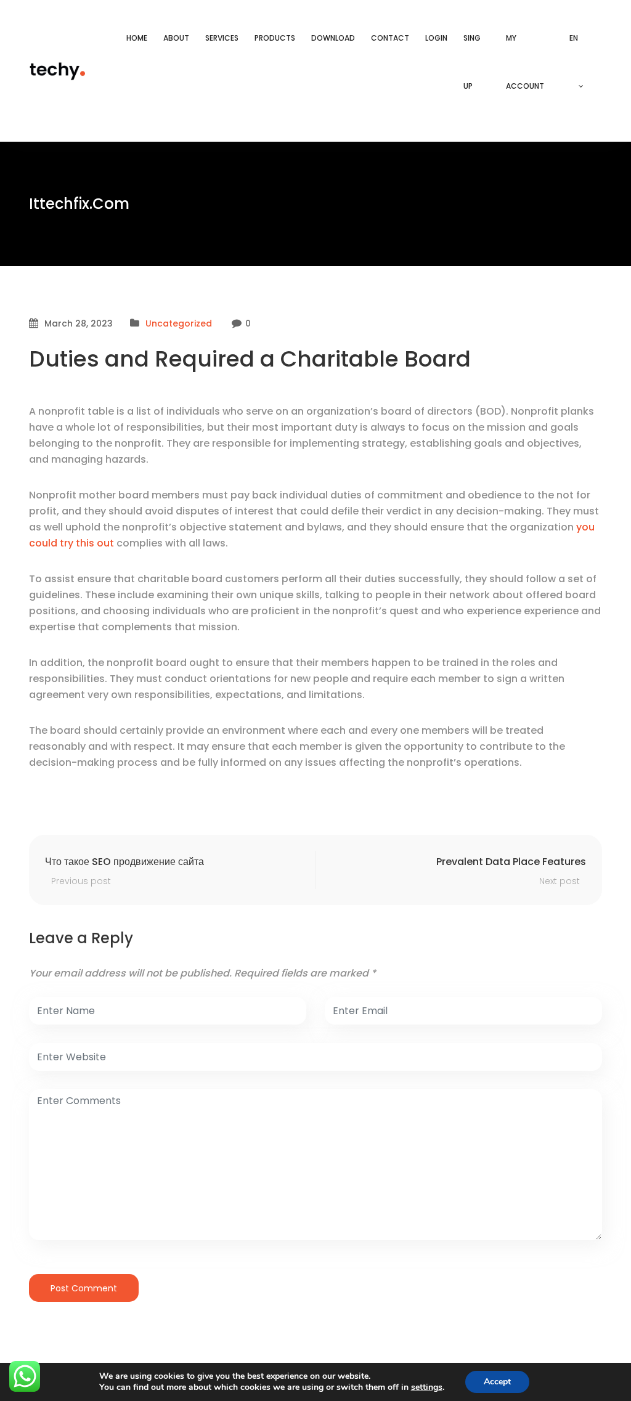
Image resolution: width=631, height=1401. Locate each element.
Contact (390, 38)
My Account (525, 62)
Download (333, 38)
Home (136, 38)
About (176, 38)
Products (274, 38)
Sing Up (472, 62)
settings (426, 1387)
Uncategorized (178, 323)
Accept (497, 1381)
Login (436, 38)
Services (221, 38)
